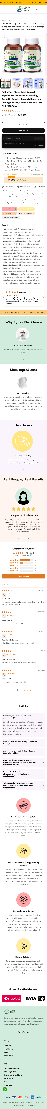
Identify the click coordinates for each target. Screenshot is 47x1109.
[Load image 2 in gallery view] (17, 83)
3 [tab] (25, 539)
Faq (5, 1082)
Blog (6, 1052)
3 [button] (24, 690)
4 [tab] (28, 539)
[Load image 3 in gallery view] (28, 83)
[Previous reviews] (3, 297)
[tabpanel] (23, 512)
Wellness (7, 1045)
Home (4, 20)
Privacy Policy (9, 1078)
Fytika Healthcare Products (16, 1102)
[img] (7, 590)
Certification (8, 1049)
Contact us (8, 1085)
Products (11, 20)
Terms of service (19, 1105)
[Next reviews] (43, 297)
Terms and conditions (11, 1068)
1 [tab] (18, 539)
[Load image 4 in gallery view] (39, 83)
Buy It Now (23, 130)
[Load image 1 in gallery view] (6, 83)
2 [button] (20, 690)
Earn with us (8, 1055)
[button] (4, 9)
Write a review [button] (24, 576)
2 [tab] (22, 539)
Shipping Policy (10, 1072)
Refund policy (30, 1102)
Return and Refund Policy (13, 1075)
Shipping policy (30, 1105)
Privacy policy (40, 1102)
